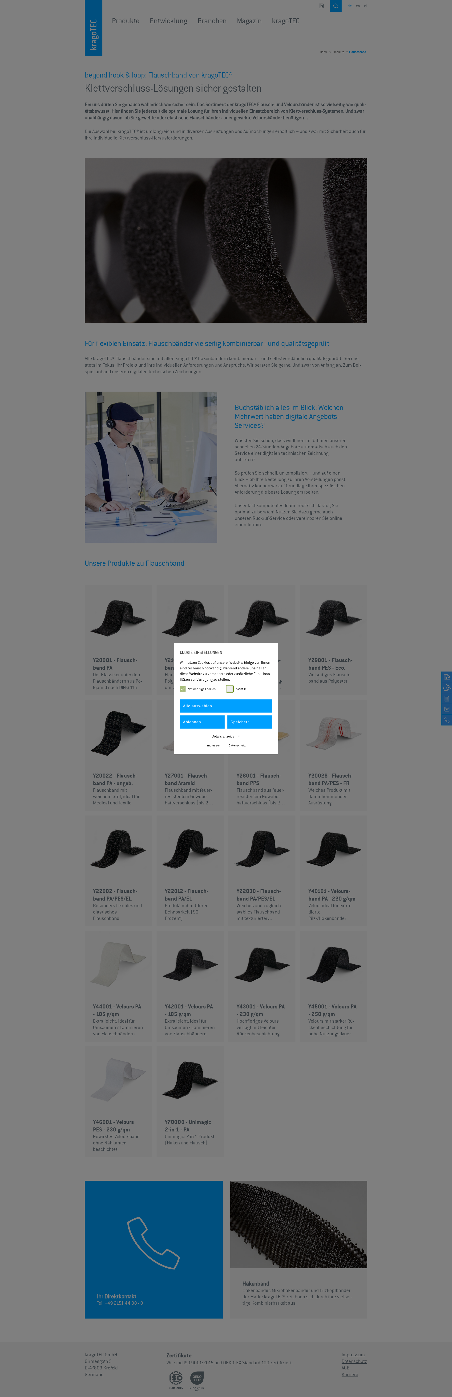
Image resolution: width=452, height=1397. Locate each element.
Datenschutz (237, 745)
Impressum (214, 745)
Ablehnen (192, 722)
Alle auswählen (197, 706)
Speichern (240, 722)
